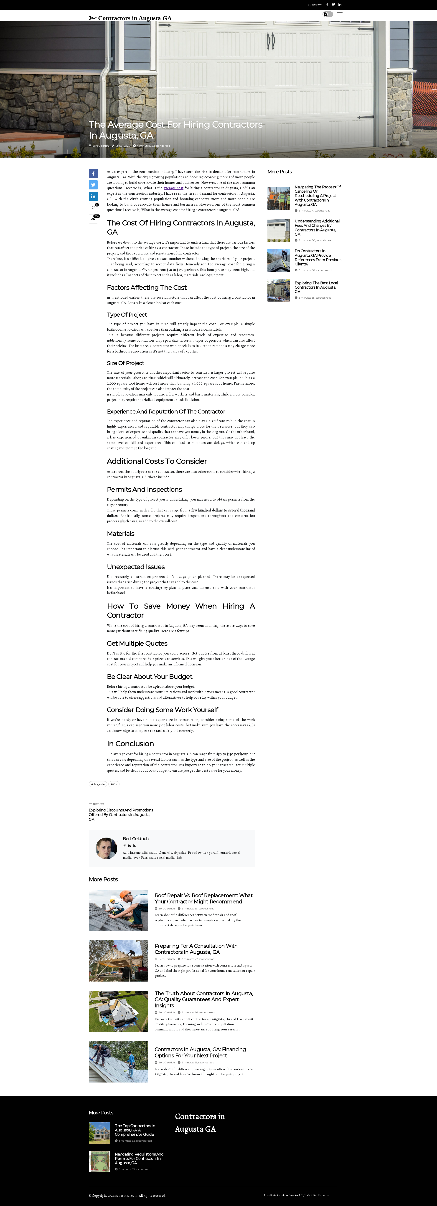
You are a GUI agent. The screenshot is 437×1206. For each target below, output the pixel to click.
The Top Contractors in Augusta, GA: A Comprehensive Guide (135, 1130)
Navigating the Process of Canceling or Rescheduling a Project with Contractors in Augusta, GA (318, 196)
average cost (173, 188)
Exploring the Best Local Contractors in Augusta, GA (316, 287)
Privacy (323, 1195)
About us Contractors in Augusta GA (290, 1195)
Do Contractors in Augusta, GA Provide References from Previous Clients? (318, 257)
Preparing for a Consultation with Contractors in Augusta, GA (196, 949)
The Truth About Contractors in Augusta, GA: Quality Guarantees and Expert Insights (204, 999)
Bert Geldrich (100, 145)
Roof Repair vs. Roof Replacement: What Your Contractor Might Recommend (204, 898)
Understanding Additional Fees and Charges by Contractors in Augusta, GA (317, 228)
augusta (99, 784)
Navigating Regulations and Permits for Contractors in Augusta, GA (139, 1158)
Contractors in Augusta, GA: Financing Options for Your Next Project (200, 1052)
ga (115, 784)
